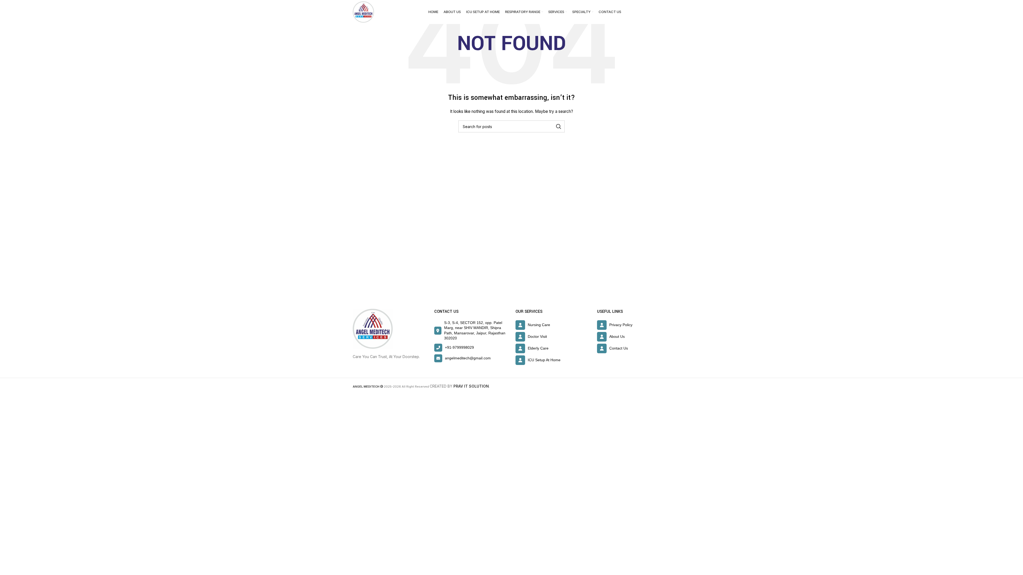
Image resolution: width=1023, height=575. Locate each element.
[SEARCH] (559, 126)
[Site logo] (363, 11)
